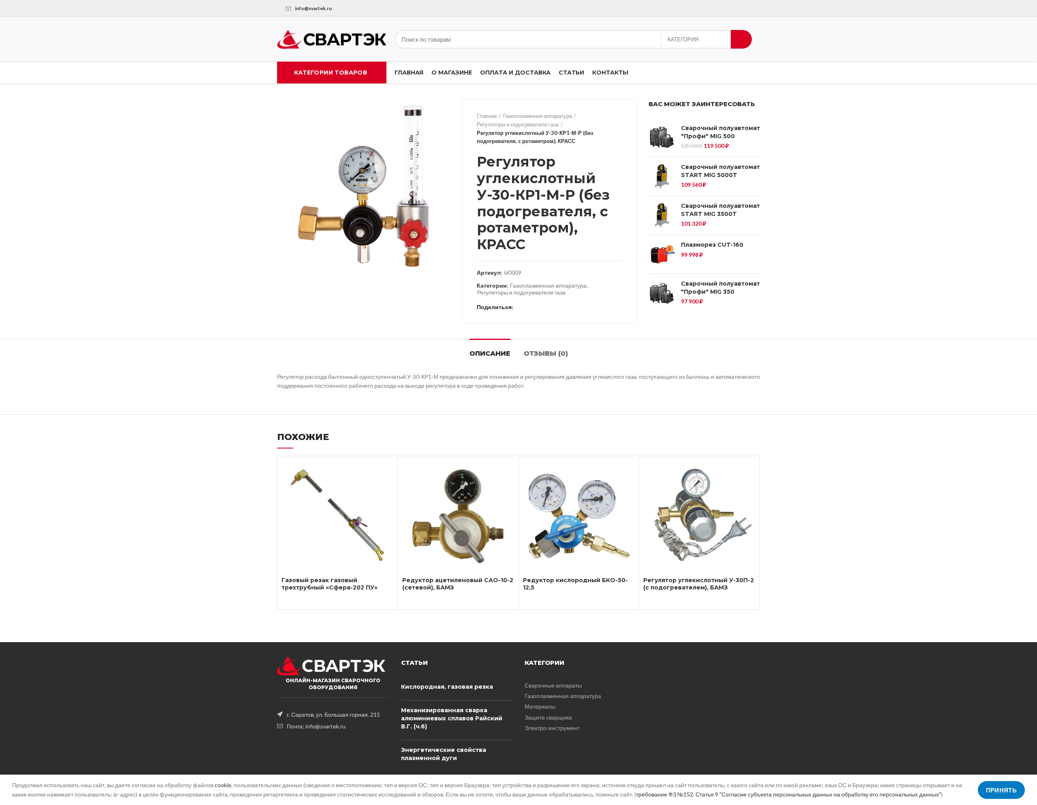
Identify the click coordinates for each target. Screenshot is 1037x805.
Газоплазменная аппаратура (537, 116)
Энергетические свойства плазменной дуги (443, 754)
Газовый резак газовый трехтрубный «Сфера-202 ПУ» (330, 584)
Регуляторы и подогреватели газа (518, 124)
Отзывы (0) (546, 353)
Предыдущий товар (602, 129)
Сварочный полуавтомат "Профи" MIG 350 (720, 287)
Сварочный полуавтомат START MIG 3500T (720, 210)
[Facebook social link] (521, 307)
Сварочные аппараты (553, 685)
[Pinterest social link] (539, 307)
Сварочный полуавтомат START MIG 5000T (720, 171)
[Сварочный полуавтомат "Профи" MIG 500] (662, 137)
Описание (489, 353)
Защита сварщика (548, 717)
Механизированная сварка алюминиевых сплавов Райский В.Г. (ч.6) (451, 718)
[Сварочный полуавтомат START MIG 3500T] (662, 215)
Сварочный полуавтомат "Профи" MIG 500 (720, 132)
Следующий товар (618, 129)
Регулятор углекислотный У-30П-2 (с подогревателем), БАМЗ (698, 584)
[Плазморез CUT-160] (662, 254)
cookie (223, 785)
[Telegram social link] (558, 307)
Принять (1001, 790)
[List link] (333, 714)
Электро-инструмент (552, 728)
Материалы (540, 706)
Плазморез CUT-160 (712, 244)
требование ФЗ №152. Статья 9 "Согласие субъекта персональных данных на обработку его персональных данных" (788, 794)
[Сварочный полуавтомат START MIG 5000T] (662, 176)
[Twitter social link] (530, 307)
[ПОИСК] (741, 39)
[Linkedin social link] (549, 307)
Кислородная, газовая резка (447, 686)
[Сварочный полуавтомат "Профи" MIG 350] (662, 293)
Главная (487, 116)
